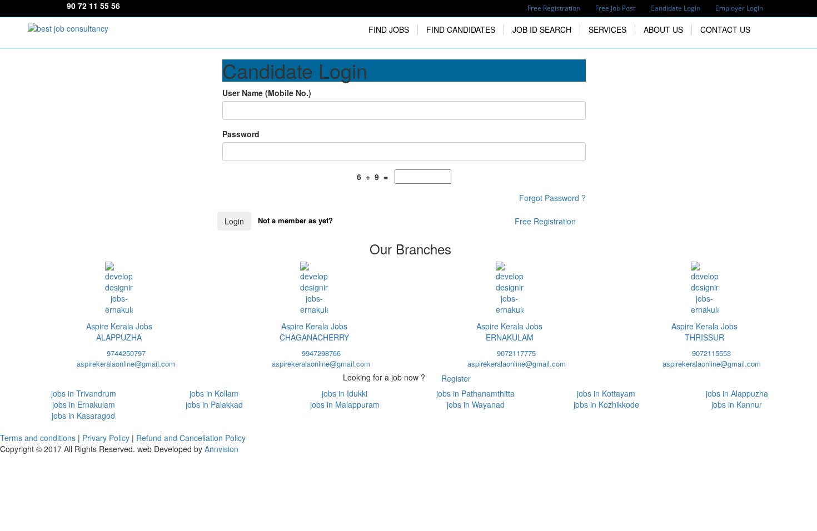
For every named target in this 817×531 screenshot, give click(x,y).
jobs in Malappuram (345, 404)
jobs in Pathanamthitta (475, 393)
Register (456, 378)
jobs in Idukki (344, 393)
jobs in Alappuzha (737, 393)
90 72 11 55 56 (93, 5)
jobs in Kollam (214, 393)
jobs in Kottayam (606, 393)
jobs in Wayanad (476, 404)
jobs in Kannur (736, 404)
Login (234, 221)
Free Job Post (615, 8)
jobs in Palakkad (214, 404)
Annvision (221, 448)
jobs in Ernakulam (83, 404)
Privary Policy (107, 437)
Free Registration (553, 8)
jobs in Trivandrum (83, 393)
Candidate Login (675, 8)
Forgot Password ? (552, 197)
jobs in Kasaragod (83, 415)
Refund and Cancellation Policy (191, 437)
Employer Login (739, 8)
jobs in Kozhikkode (606, 404)
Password (241, 133)
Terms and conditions (39, 437)
